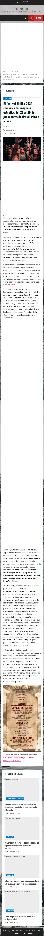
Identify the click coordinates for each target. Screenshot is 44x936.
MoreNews (15, 933)
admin (6, 127)
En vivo (38, 18)
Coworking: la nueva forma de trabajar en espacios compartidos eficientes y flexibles (22, 845)
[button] (3, 18)
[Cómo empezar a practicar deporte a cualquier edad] (22, 901)
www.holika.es (9, 285)
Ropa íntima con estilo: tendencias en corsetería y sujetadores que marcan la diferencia (21, 807)
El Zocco (22, 8)
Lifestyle (7, 98)
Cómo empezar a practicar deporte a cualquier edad (20, 918)
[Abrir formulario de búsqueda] (25, 18)
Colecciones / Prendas (15, 798)
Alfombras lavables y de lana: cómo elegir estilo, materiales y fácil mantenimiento (22, 882)
